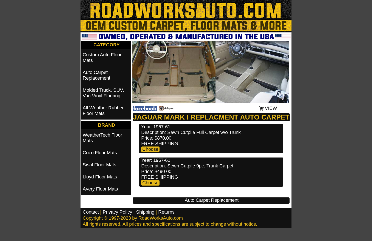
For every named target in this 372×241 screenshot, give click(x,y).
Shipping (145, 212)
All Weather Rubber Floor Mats (103, 110)
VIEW (271, 108)
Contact (91, 212)
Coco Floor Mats (100, 152)
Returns (166, 212)
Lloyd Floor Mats (100, 177)
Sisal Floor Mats (99, 164)
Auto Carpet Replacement (212, 200)
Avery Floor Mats (100, 189)
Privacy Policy (117, 212)
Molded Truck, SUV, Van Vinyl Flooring (103, 92)
